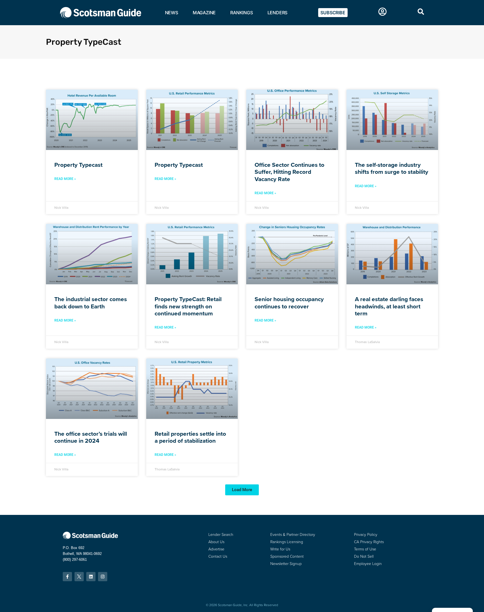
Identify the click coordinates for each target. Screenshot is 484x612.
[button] (242, 489)
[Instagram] (102, 576)
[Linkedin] (91, 576)
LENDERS (277, 12)
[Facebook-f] (67, 576)
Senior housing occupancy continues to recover (289, 302)
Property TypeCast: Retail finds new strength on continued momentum (188, 306)
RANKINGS (241, 12)
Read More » (65, 179)
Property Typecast (78, 164)
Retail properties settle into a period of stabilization (190, 437)
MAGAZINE (204, 12)
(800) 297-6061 (75, 559)
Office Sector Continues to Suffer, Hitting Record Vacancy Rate (289, 171)
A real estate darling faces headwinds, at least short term (389, 306)
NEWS (171, 12)
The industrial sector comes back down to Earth (90, 302)
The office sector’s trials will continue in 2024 (90, 437)
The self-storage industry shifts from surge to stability (391, 168)
